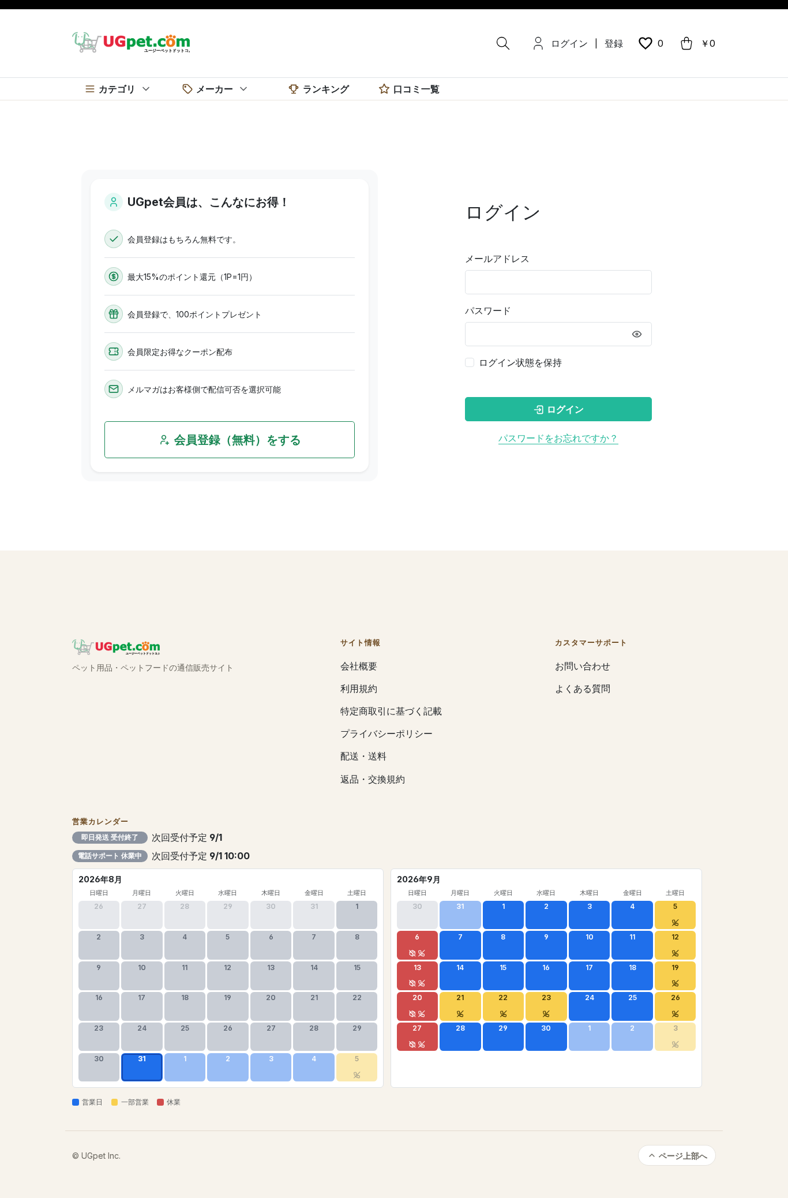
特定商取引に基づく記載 (391, 711)
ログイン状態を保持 (520, 362)
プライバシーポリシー (386, 733)
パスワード (488, 310)
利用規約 (358, 688)
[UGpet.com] (131, 41)
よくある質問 (582, 688)
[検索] (503, 43)
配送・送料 (363, 756)
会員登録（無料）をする (237, 440)
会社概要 (358, 666)
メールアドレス (497, 258)
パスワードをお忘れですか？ (558, 438)
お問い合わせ (582, 666)
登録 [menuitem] (614, 43)
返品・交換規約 (372, 779)
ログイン (569, 43)
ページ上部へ (683, 1155)
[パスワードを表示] (637, 334)
